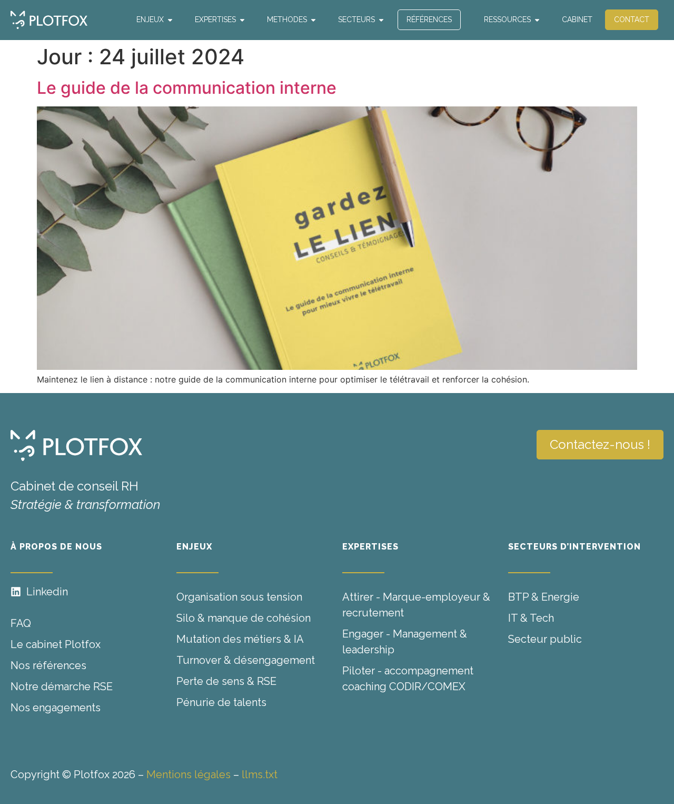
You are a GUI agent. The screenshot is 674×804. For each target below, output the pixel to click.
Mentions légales (188, 774)
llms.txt (259, 774)
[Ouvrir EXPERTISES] (242, 19)
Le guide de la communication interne (186, 87)
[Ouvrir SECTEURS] (381, 19)
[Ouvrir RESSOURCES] (537, 19)
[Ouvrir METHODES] (313, 19)
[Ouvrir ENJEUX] (170, 19)
